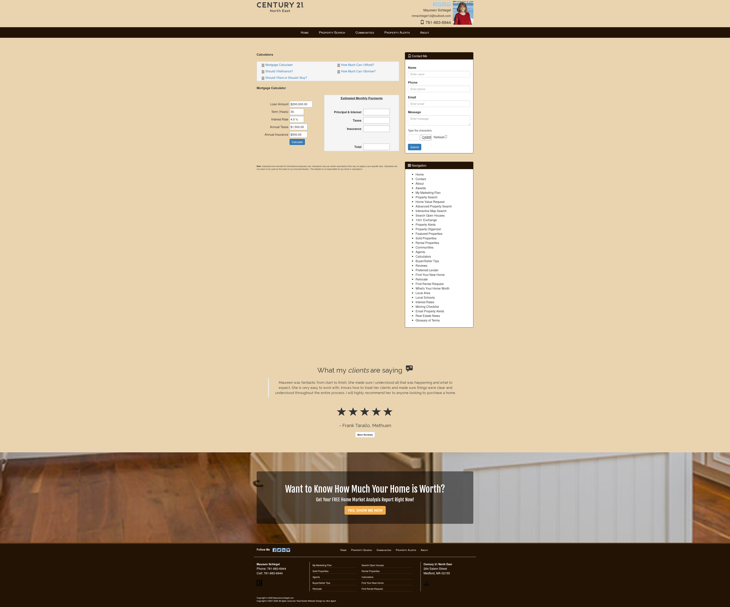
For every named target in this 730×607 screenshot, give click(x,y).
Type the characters (420, 130)
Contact (421, 179)
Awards (421, 188)
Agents (420, 252)
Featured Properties (429, 233)
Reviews (421, 265)
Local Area (423, 293)
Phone (412, 82)
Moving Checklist (427, 306)
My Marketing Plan (428, 192)
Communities (424, 247)
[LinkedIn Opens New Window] (444, 4)
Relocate (422, 279)
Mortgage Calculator (279, 65)
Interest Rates (425, 302)
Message (414, 112)
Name (412, 67)
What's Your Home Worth (432, 288)
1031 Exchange (426, 220)
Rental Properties (427, 243)
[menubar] (365, 32)
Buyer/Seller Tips (427, 261)
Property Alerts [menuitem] (397, 32)
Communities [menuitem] (364, 32)
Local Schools (425, 297)
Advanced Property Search (434, 206)
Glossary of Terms (428, 320)
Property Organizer (428, 229)
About (420, 183)
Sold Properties (426, 238)
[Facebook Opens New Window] (435, 4)
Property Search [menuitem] (332, 32)
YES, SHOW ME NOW (365, 510)
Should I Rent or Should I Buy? (286, 77)
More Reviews (365, 434)
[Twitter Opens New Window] (439, 4)
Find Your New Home (430, 274)
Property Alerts (426, 224)
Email (412, 97)
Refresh (439, 137)
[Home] (280, 10)
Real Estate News (428, 315)
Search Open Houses (430, 215)
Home (420, 174)
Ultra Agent (331, 600)
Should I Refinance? (279, 71)
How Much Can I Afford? (357, 65)
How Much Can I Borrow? (358, 71)
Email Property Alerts (430, 311)
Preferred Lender (427, 270)
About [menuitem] (424, 32)
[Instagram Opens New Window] (448, 4)
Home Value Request (430, 201)
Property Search (426, 197)
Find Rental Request (430, 284)
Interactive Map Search (431, 211)
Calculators (423, 256)
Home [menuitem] (305, 32)
